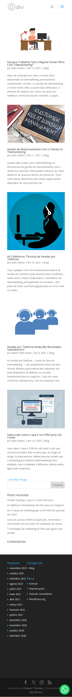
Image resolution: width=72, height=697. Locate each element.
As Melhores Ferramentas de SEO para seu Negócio (35, 505)
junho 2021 (16, 588)
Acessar (33, 583)
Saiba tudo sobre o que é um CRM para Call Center (34, 436)
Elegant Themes (33, 688)
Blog (46, 68)
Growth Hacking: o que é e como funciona (30, 500)
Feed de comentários (40, 593)
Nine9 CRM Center (22, 352)
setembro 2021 (18, 578)
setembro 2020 (18, 635)
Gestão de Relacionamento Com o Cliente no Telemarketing (35, 150)
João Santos (18, 68)
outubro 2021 (17, 573)
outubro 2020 (17, 630)
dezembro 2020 (18, 620)
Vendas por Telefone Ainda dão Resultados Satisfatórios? (34, 348)
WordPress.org (37, 599)
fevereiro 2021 (17, 609)
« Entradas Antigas (17, 479)
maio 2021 (15, 594)
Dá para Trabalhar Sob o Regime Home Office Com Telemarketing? (36, 63)
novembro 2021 (18, 568)
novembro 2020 (18, 625)
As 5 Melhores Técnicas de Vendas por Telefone (31, 258)
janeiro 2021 (16, 614)
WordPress (36, 692)
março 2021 (16, 604)
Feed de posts (37, 588)
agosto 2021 (16, 583)
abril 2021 (15, 599)
